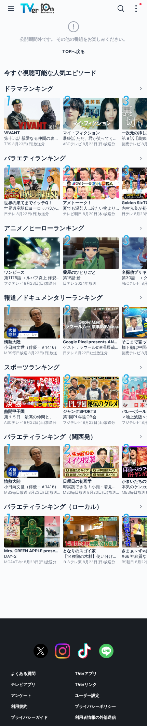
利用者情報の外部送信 (95, 717)
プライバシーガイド (29, 717)
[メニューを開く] (10, 8)
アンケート (21, 695)
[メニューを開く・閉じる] (136, 8)
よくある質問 (23, 673)
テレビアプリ (23, 684)
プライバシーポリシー (95, 706)
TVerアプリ (86, 673)
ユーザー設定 (87, 695)
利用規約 (19, 706)
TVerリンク (86, 684)
